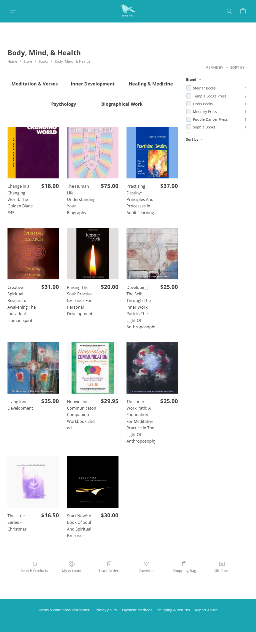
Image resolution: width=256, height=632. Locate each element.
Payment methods (137, 610)
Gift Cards (222, 570)
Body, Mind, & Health (72, 61)
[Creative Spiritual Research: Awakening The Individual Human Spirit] (33, 253)
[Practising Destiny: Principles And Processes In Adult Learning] (152, 152)
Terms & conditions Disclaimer (64, 610)
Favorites (146, 570)
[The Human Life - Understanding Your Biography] (92, 152)
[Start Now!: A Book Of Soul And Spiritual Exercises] (92, 482)
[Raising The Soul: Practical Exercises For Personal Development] (92, 253)
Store (28, 61)
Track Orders (109, 570)
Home (12, 61)
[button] (128, 11)
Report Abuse (206, 610)
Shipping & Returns (173, 610)
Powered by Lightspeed (128, 618)
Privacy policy (105, 610)
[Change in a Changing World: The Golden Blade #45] (33, 152)
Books (43, 61)
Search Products (34, 570)
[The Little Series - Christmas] (33, 482)
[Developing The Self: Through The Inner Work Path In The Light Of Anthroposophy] (152, 253)
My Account (72, 570)
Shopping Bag (184, 570)
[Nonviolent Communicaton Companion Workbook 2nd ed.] (92, 368)
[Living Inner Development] (33, 368)
